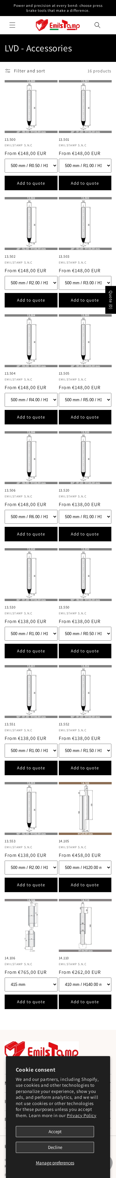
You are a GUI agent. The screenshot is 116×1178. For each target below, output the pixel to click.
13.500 (10, 139)
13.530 (10, 607)
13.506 (10, 490)
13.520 (64, 490)
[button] (12, 25)
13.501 (64, 139)
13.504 (10, 373)
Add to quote (31, 183)
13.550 (64, 607)
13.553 (10, 841)
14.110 (64, 958)
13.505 (64, 373)
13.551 (10, 724)
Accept (55, 1131)
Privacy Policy (81, 1115)
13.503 (64, 256)
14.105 (64, 841)
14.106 (10, 958)
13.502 (10, 256)
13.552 (64, 724)
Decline (55, 1147)
